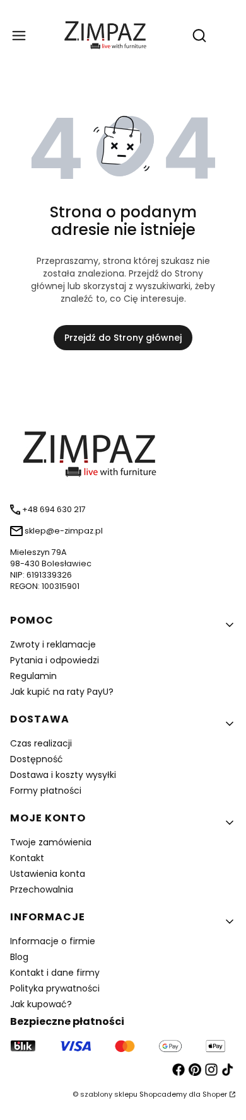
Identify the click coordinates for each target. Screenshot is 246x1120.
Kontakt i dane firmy (55, 972)
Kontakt (27, 858)
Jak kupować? (41, 1004)
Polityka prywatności (55, 988)
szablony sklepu (109, 1094)
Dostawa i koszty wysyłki (63, 775)
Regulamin (33, 676)
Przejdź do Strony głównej (123, 337)
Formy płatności (45, 790)
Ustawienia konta (47, 873)
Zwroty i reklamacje (53, 644)
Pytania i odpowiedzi (54, 660)
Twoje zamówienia (50, 842)
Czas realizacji (41, 743)
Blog (19, 957)
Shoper (214, 1094)
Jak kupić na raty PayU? (62, 691)
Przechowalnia (41, 889)
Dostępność (36, 759)
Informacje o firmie (52, 941)
